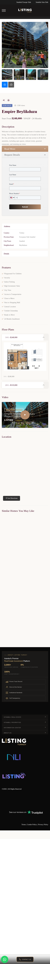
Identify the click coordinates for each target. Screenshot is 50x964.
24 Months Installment (12, 319)
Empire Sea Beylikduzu (9, 568)
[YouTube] (24, 800)
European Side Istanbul (27, 237)
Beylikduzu (23, 245)
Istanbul (22, 241)
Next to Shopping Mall (12, 302)
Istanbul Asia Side (42, 2)
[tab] (5, 85)
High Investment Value (12, 286)
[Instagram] (31, 800)
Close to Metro (9, 298)
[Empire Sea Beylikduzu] (25, 540)
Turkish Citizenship (11, 311)
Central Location (10, 307)
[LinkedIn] (17, 800)
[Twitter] (10, 800)
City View (7, 290)
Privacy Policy (43, 824)
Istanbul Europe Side (24, 2)
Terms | (24, 824)
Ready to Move (9, 315)
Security (7, 278)
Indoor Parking (9, 282)
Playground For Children (12, 274)
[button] (23, 337)
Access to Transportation (12, 294)
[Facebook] (3, 800)
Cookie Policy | (32, 824)
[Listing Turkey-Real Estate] (25, 10)
